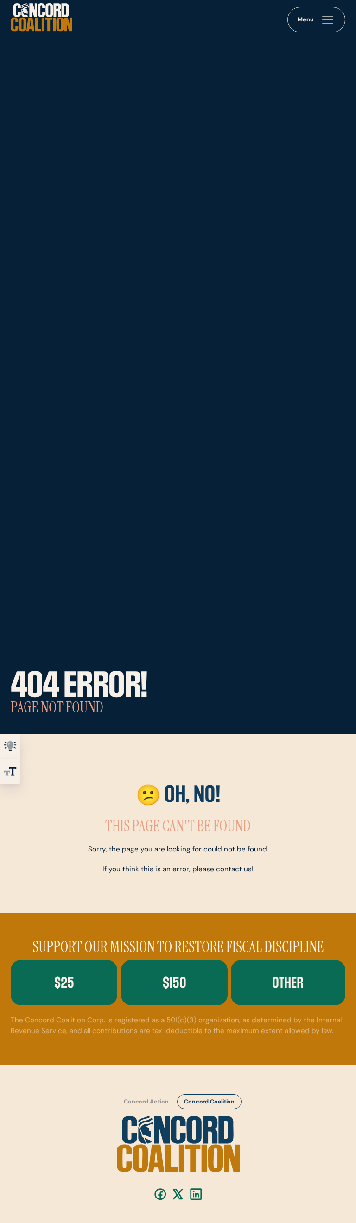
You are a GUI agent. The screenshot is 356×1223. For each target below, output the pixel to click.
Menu (306, 20)
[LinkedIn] (196, 1194)
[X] (177, 1194)
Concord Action (145, 1102)
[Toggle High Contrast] (10, 746)
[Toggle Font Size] (10, 771)
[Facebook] (160, 1194)
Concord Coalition (209, 1102)
